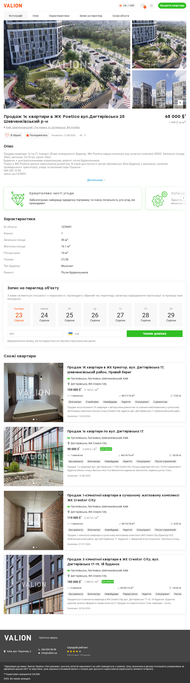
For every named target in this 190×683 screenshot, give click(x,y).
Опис (36, 15)
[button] (183, 198)
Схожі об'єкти (120, 15)
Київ (125, 378)
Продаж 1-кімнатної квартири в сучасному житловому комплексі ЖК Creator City (123, 497)
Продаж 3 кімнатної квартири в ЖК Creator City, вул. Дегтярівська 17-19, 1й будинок (113, 561)
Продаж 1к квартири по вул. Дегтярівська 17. (105, 431)
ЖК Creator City (97, 383)
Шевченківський (112, 378)
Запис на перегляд (91, 15)
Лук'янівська (78, 378)
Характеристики (59, 15)
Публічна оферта (48, 637)
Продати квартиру (172, 5)
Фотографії (15, 15)
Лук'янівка (94, 378)
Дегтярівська (79, 383)
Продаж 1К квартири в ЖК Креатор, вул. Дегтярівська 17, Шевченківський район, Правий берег (115, 369)
